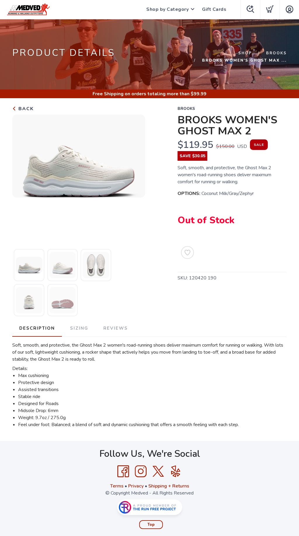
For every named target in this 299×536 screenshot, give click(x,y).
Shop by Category (167, 9)
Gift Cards (214, 9)
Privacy (136, 486)
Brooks (276, 53)
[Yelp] (176, 471)
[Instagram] (141, 471)
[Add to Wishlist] (187, 252)
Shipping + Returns (168, 486)
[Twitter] (158, 471)
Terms (117, 486)
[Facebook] (123, 471)
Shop (245, 53)
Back (25, 109)
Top (151, 524)
